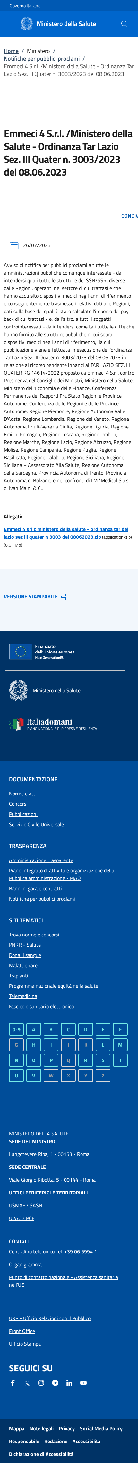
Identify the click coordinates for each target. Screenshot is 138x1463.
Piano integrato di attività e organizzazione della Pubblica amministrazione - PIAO (61, 874)
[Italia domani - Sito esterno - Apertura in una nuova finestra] (57, 724)
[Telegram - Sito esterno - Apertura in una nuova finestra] (55, 1382)
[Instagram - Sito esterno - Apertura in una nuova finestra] (41, 1382)
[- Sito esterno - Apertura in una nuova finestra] (83, 1382)
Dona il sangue (25, 955)
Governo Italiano (25, 5)
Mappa (16, 1428)
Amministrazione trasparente (41, 860)
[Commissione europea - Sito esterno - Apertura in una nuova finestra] (42, 652)
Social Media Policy (101, 1428)
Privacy (67, 1428)
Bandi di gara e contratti (35, 888)
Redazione (55, 1441)
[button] (124, 24)
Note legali (42, 1428)
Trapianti (18, 975)
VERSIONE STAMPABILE (31, 596)
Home (11, 50)
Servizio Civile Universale (36, 824)
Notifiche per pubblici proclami (42, 58)
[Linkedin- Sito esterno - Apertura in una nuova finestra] (69, 1382)
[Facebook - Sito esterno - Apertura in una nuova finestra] (13, 1382)
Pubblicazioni (23, 814)
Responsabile (24, 1441)
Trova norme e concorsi (34, 934)
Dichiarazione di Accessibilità (41, 1454)
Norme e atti (23, 793)
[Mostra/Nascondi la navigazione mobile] (8, 23)
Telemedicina (23, 996)
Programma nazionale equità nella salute (53, 986)
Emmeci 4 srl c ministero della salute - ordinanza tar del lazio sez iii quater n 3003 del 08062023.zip (66, 533)
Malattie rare (23, 965)
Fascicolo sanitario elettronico (41, 1006)
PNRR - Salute (25, 945)
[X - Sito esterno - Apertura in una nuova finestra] (27, 1383)
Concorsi (18, 804)
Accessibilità (86, 1441)
